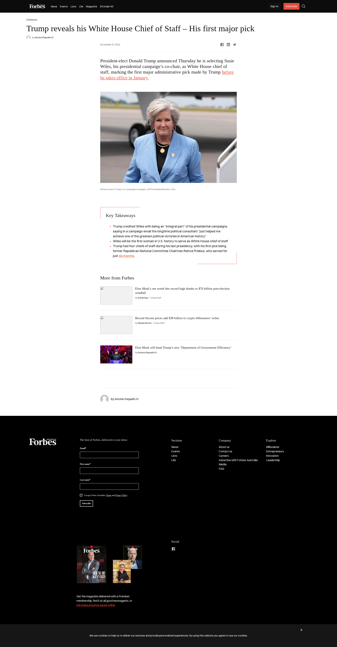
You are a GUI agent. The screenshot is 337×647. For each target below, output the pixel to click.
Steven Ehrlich (145, 323)
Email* (83, 448)
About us (224, 447)
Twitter (194, 549)
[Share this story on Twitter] (235, 44)
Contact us (225, 451)
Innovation (272, 455)
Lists (73, 6)
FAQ (221, 468)
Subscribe (291, 6)
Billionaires (272, 447)
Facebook (173, 549)
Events (64, 6)
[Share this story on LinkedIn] (228, 44)
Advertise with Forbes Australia (238, 460)
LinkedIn (180, 549)
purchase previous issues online (96, 605)
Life (81, 6)
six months (126, 256)
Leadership (273, 460)
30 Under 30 (106, 6)
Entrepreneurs (275, 451)
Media (222, 464)
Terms (108, 495)
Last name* (85, 480)
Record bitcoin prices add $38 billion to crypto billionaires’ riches (177, 318)
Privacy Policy (121, 495)
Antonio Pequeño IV (44, 37)
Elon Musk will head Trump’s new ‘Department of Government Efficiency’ (183, 347)
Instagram (187, 549)
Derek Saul (143, 297)
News (54, 6)
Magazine (91, 6)
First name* (85, 464)
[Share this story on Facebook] (222, 44)
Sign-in (274, 6)
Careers (224, 455)
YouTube (201, 549)
